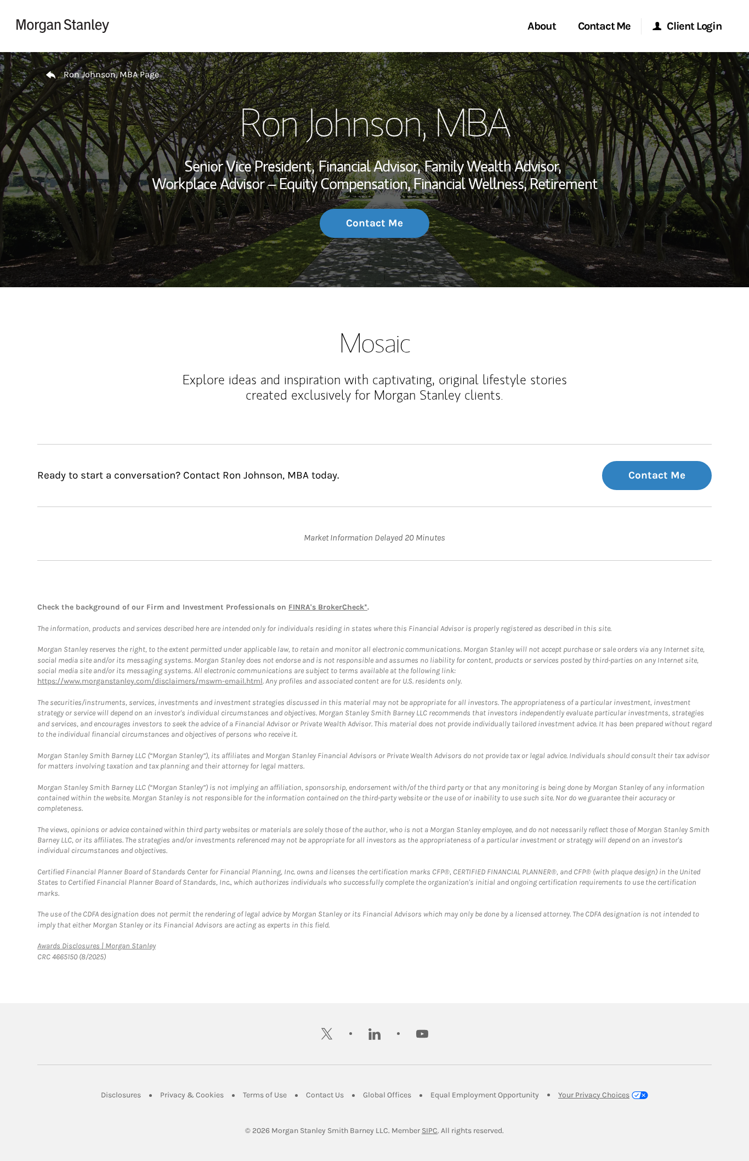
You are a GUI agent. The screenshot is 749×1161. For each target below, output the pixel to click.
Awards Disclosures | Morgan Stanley (96, 946)
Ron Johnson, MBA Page (111, 74)
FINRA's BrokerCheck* (327, 607)
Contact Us (325, 1095)
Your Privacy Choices (593, 1095)
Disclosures (121, 1095)
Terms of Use (265, 1095)
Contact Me (374, 223)
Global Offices (387, 1095)
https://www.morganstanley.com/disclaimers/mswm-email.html (150, 681)
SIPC (430, 1130)
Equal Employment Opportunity (484, 1095)
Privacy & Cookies (192, 1095)
